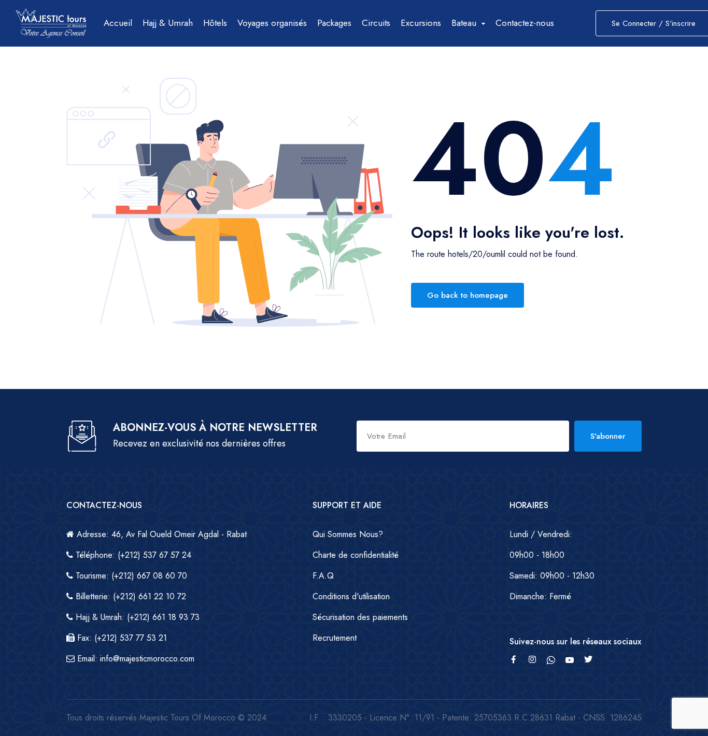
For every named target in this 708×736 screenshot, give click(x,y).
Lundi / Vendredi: (540, 534)
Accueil (118, 23)
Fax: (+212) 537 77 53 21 (121, 638)
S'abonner (608, 436)
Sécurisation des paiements (360, 617)
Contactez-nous (524, 23)
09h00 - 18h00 (536, 555)
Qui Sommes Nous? (348, 534)
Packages (334, 23)
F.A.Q (323, 576)
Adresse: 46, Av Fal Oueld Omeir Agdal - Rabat (160, 534)
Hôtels (215, 23)
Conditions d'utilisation (351, 596)
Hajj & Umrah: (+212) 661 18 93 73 (136, 617)
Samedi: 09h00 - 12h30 (551, 576)
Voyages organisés (272, 23)
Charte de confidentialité (356, 555)
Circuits (376, 23)
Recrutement (335, 638)
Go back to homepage (467, 295)
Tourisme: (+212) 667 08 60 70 (130, 576)
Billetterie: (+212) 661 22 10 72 (129, 596)
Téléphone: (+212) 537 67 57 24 (132, 555)
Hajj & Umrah (168, 23)
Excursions (421, 23)
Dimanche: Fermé (540, 596)
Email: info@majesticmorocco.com (134, 659)
